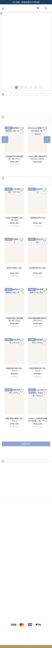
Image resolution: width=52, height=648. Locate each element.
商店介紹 (5, 552)
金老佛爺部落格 (8, 606)
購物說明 (5, 547)
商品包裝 (5, 557)
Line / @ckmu (8, 514)
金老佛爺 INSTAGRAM (11, 611)
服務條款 (5, 563)
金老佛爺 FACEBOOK (10, 616)
